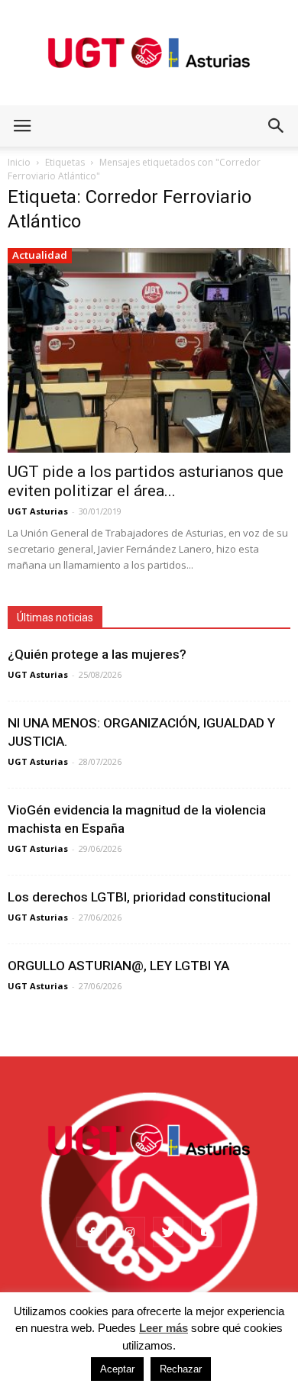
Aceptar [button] (117, 1369)
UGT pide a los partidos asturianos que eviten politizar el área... (145, 481)
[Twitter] (168, 1232)
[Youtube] (206, 1232)
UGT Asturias (38, 511)
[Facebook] (91, 1232)
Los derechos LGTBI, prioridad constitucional (139, 897)
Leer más (163, 1327)
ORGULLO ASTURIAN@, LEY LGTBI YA (118, 965)
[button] (276, 126)
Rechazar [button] (181, 1369)
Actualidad (39, 255)
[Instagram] (130, 1232)
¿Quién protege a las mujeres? (97, 654)
